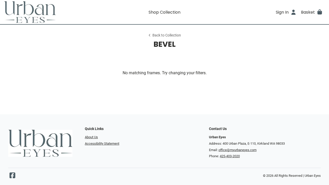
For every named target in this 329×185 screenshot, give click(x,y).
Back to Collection (166, 35)
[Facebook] (12, 177)
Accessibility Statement (102, 143)
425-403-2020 (230, 156)
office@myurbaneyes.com (237, 150)
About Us (91, 137)
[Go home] (44, 12)
